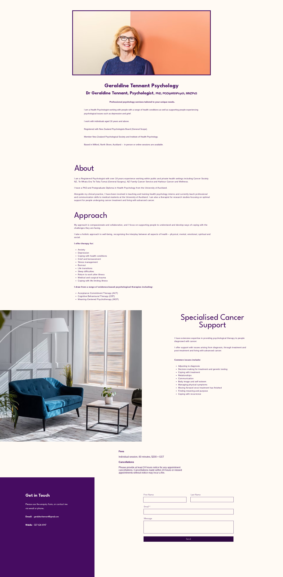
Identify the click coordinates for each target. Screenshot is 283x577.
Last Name (196, 495)
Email (146, 507)
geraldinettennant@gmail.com (46, 517)
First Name (149, 495)
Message (148, 518)
